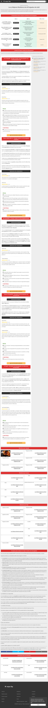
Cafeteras (33, 696)
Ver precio (16, 22)
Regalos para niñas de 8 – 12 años (22, 701)
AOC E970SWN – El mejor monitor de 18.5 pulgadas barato (39, 64)
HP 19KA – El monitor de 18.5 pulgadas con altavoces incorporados (40, 70)
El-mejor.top (22, 5)
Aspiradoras (18, 696)
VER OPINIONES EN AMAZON (16, 135)
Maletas (3, 701)
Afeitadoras (18, 691)
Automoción (26, 5)
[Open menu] (1, 1)
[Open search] (46, 1)
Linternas (3, 691)
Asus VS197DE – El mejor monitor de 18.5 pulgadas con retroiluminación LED (39, 58)
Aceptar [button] (38, 704)
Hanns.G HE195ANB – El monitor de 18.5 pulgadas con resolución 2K (39, 67)
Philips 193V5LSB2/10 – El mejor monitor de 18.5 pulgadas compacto (40, 61)
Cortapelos (33, 691)
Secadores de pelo (4, 696)
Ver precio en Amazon (17, 63)
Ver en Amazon (36, 59)
